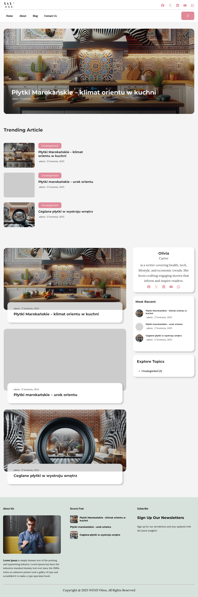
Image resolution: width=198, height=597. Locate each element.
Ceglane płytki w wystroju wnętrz (65, 211)
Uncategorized (49, 145)
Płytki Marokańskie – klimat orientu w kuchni (83, 92)
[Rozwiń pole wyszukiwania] (187, 16)
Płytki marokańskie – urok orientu (65, 182)
